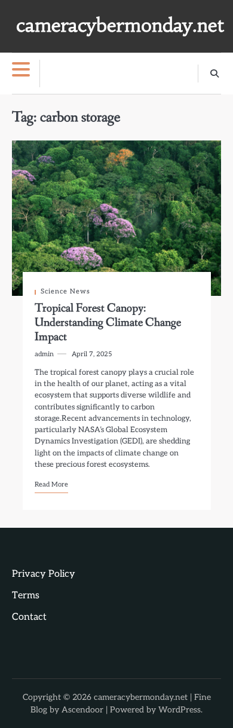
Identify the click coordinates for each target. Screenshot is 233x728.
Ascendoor (82, 710)
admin (44, 354)
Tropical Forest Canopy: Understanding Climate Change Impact (108, 323)
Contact (29, 617)
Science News (65, 291)
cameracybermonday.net (119, 25)
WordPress (179, 710)
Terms (25, 595)
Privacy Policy (43, 574)
